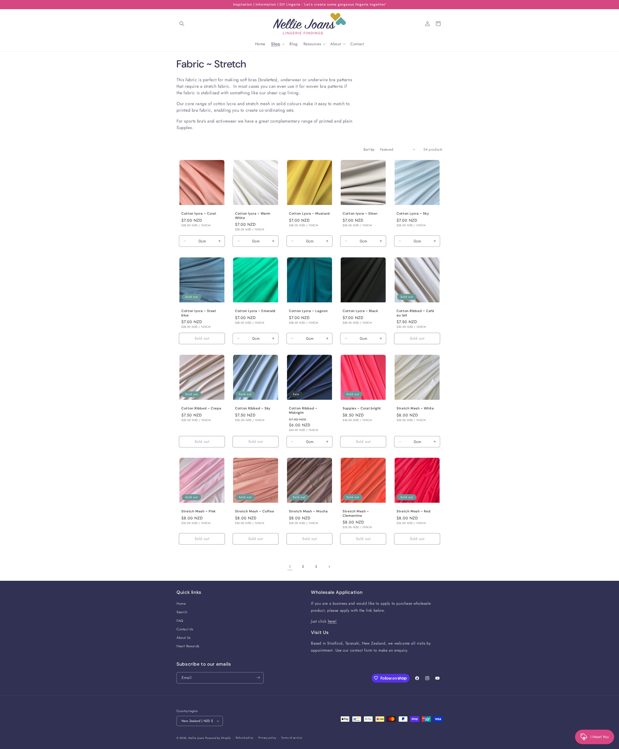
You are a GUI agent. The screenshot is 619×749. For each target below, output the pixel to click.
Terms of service (291, 738)
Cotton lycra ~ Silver (360, 214)
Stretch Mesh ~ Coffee (254, 511)
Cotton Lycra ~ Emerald (255, 311)
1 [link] (290, 566)
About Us (184, 637)
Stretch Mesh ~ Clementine (356, 513)
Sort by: (369, 149)
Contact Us (185, 629)
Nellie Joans (196, 738)
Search (182, 612)
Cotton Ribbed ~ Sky (253, 408)
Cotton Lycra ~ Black (360, 311)
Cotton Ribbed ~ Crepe (201, 408)
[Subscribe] (258, 677)
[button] (182, 23)
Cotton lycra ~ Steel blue (198, 313)
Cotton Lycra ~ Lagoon (308, 311)
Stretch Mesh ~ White (415, 408)
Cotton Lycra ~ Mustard (309, 214)
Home (181, 603)
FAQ (180, 620)
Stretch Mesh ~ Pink (198, 511)
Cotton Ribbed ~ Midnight (303, 410)
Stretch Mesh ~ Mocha (308, 511)
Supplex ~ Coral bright (362, 408)
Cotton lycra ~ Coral (198, 214)
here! (332, 621)
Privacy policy (267, 738)
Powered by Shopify (218, 738)
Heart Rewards (188, 646)
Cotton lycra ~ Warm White (252, 216)
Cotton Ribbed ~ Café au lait (415, 313)
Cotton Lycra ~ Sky (413, 214)
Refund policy (244, 738)
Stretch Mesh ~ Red (413, 511)
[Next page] (329, 566)
